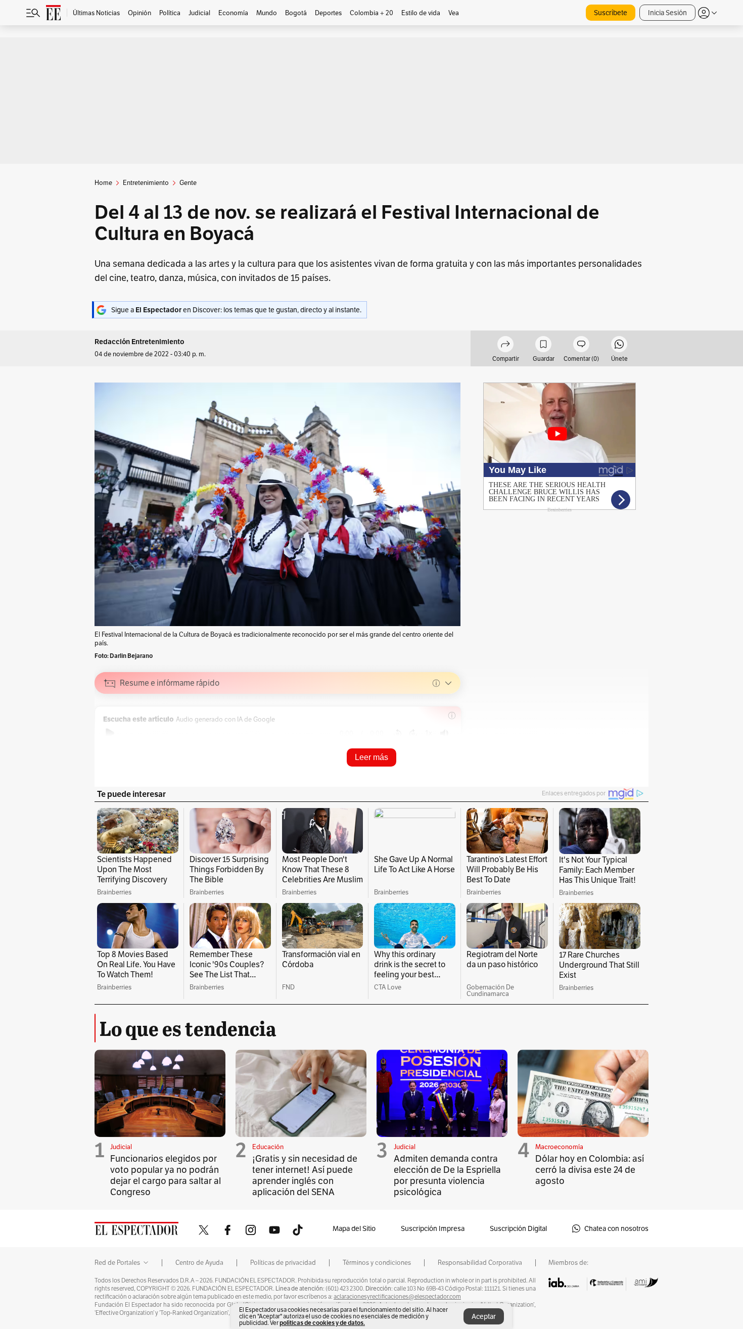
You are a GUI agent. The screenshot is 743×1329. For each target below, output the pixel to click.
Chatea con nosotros (616, 1228)
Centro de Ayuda (199, 1262)
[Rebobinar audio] (397, 733)
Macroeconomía (559, 1147)
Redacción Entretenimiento (139, 342)
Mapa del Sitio (354, 1228)
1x (428, 733)
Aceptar (484, 1316)
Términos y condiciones (377, 1262)
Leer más (371, 757)
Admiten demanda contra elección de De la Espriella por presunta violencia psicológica (447, 1175)
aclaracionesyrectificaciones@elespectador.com (397, 1296)
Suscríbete (610, 12)
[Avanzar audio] (413, 733)
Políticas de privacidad (283, 1262)
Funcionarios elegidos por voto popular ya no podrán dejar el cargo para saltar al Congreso (165, 1175)
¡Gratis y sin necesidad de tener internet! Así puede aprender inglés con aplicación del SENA (304, 1175)
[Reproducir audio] (110, 733)
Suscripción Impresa (433, 1228)
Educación (268, 1147)
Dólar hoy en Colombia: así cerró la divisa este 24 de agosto (589, 1169)
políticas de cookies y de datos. (322, 1322)
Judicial (121, 1147)
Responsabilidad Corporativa (480, 1262)
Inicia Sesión (667, 12)
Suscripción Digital (518, 1228)
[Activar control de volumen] (444, 733)
